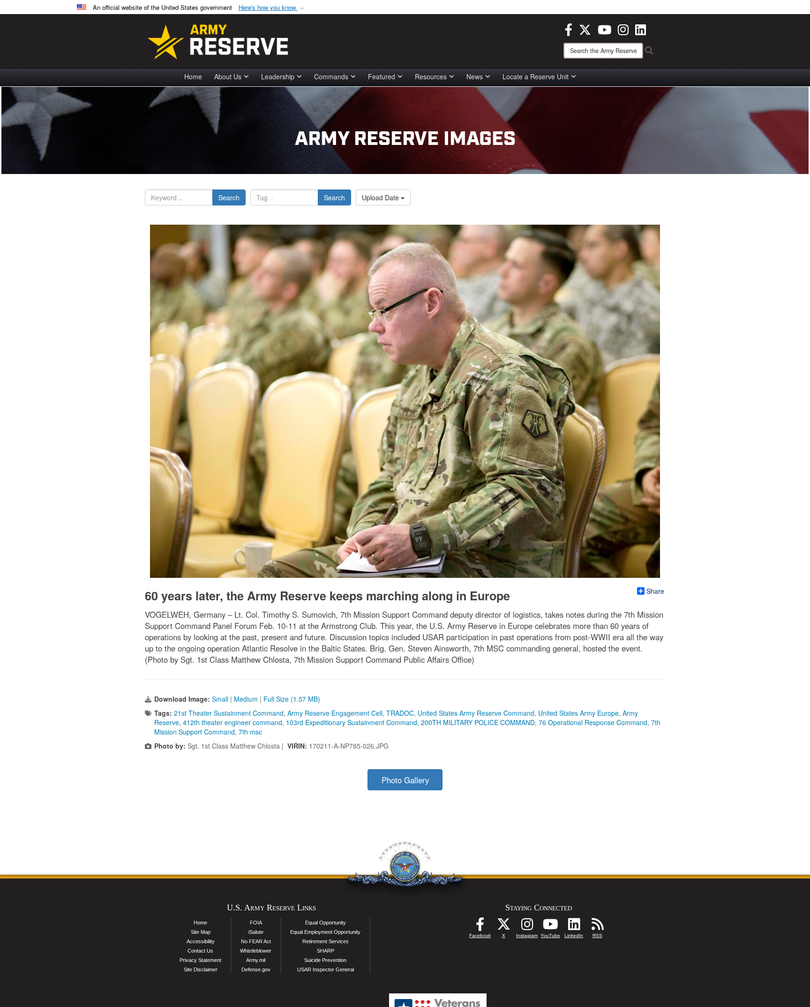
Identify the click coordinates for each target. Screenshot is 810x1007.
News (474, 76)
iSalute (255, 932)
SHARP (325, 951)
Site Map (200, 932)
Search (229, 197)
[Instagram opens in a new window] (623, 28)
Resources (431, 76)
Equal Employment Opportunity (325, 932)
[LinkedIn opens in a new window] (640, 28)
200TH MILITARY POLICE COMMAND (478, 722)
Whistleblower (255, 951)
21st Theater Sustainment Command (229, 713)
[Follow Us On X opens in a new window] (503, 927)
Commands (331, 76)
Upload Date (381, 197)
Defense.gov (255, 969)
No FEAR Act (256, 941)
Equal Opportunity (325, 922)
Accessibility (201, 941)
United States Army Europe (578, 713)
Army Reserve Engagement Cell (334, 713)
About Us (227, 76)
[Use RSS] (597, 927)
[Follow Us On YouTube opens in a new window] (550, 927)
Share (655, 591)
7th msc (250, 731)
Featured (381, 76)
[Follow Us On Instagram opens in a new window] (527, 927)
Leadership (277, 76)
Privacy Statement (200, 960)
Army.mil (255, 960)
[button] (272, 8)
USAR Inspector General (325, 969)
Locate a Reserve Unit (535, 76)
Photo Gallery (405, 780)
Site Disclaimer (201, 969)
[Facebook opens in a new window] (568, 28)
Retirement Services (325, 941)
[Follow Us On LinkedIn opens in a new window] (573, 927)
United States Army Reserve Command (476, 713)
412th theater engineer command (232, 722)
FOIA (256, 922)
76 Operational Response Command (593, 722)
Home (193, 76)
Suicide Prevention (325, 960)
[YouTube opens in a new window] (604, 28)
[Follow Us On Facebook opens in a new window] (480, 927)
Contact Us (200, 951)
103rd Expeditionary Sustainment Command (351, 722)
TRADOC (400, 713)
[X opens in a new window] (585, 28)
